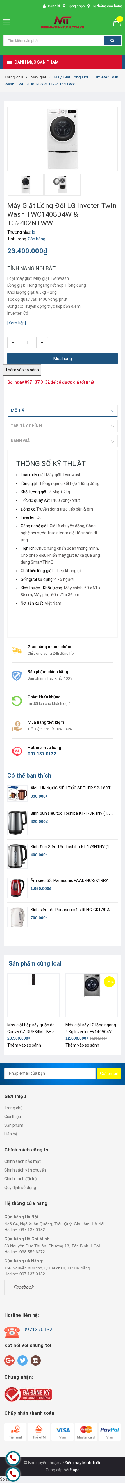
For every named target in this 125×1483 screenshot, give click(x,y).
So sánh (7, 1479)
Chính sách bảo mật (22, 1161)
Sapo (75, 1470)
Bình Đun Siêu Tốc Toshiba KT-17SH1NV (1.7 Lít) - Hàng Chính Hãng (72, 847)
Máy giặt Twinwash (63, 474)
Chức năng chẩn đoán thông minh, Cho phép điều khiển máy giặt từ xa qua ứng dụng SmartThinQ (60, 555)
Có (39, 517)
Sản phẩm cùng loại (35, 963)
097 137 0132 (37, 382)
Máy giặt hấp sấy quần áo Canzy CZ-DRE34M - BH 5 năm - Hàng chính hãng (31, 1031)
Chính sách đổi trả (20, 1178)
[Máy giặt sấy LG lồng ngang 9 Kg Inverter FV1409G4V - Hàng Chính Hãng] (91, 995)
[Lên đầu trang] (105, 1448)
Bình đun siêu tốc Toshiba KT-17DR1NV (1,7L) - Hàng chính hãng (72, 813)
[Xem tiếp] (16, 322)
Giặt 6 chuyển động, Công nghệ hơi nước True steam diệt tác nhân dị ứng (59, 533)
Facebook (23, 1287)
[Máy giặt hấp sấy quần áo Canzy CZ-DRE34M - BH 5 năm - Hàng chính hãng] (33, 995)
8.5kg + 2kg (59, 492)
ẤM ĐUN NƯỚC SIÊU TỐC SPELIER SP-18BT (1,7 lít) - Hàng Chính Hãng (71, 788)
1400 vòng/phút (65, 500)
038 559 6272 (32, 1251)
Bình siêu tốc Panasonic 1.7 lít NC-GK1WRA (70, 909)
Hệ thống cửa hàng (107, 6)
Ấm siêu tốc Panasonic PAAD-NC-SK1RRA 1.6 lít (70, 881)
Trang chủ (13, 1108)
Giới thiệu (12, 1116)
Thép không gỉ (68, 570)
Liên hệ (10, 1134)
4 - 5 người (64, 579)
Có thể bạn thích (29, 775)
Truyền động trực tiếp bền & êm (64, 509)
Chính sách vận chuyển (25, 1170)
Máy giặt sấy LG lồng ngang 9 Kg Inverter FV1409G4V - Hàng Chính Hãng (90, 1031)
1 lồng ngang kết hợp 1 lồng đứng (69, 483)
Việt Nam (53, 603)
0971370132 (37, 1329)
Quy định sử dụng (20, 1187)
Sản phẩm (13, 1125)
